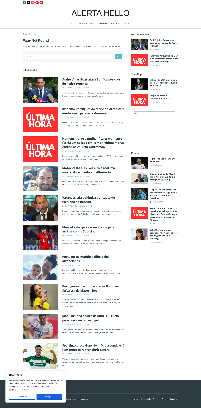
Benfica (115, 23)
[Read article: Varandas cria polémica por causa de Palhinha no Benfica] (40, 208)
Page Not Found (35, 34)
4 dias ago (155, 89)
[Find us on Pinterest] (37, 2)
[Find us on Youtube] (41, 2)
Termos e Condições (170, 399)
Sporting (103, 23)
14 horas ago (156, 49)
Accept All (49, 397)
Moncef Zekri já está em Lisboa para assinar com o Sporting (88, 229)
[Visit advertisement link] (154, 128)
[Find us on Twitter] (28, 2)
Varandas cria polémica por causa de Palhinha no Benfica (88, 199)
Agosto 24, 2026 (82, 117)
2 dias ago (155, 65)
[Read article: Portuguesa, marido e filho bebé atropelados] (40, 267)
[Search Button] (177, 2)
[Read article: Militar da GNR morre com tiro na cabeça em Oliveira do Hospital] (139, 84)
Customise (22, 397)
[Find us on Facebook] (24, 2)
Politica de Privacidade (141, 399)
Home (25, 34)
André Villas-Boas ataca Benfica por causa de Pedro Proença (164, 43)
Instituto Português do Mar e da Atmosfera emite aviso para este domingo (93, 111)
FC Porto (126, 23)
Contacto (156, 399)
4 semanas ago (157, 165)
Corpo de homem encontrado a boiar (160, 97)
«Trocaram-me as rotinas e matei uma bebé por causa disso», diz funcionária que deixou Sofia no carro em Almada (163, 214)
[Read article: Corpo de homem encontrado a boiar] (139, 100)
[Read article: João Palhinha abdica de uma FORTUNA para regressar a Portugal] (40, 326)
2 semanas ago (157, 183)
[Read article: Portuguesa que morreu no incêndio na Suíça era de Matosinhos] (40, 297)
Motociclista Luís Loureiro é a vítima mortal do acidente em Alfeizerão (88, 170)
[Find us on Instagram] (33, 2)
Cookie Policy (23, 390)
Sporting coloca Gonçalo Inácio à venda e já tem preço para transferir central (93, 347)
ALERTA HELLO (100, 12)
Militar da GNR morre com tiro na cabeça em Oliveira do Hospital (163, 82)
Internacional (87, 23)
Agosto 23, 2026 (82, 176)
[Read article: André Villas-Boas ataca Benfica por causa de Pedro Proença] (40, 90)
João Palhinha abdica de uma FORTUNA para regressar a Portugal (90, 318)
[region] (35, 386)
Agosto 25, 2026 (82, 88)
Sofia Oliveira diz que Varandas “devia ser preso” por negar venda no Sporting (164, 234)
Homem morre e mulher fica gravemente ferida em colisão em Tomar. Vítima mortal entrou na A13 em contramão (93, 142)
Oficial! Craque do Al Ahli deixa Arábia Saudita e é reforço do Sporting (162, 177)
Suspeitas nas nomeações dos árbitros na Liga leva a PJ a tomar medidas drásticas (163, 194)
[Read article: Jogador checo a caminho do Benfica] (139, 163)
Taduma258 (69, 88)
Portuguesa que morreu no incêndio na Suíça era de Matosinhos (90, 288)
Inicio (73, 23)
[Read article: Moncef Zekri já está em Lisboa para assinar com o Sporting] (40, 237)
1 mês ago (155, 223)
